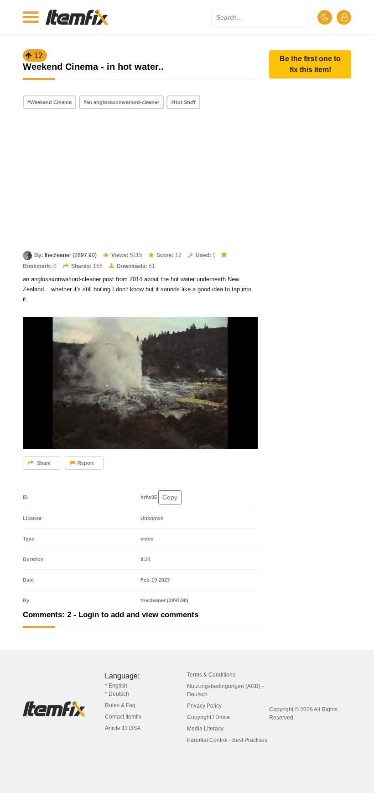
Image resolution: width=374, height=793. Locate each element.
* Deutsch (117, 694)
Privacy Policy (204, 706)
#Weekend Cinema (49, 102)
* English (116, 686)
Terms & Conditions (211, 675)
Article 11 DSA (122, 728)
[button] (310, 64)
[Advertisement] (140, 181)
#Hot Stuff (183, 102)
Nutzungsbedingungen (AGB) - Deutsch (225, 690)
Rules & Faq (120, 705)
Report (86, 463)
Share (43, 463)
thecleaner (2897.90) (71, 255)
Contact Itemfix (123, 717)
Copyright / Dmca (208, 717)
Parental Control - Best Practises (227, 740)
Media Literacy (205, 728)
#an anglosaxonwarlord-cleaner (121, 102)
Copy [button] (169, 497)
